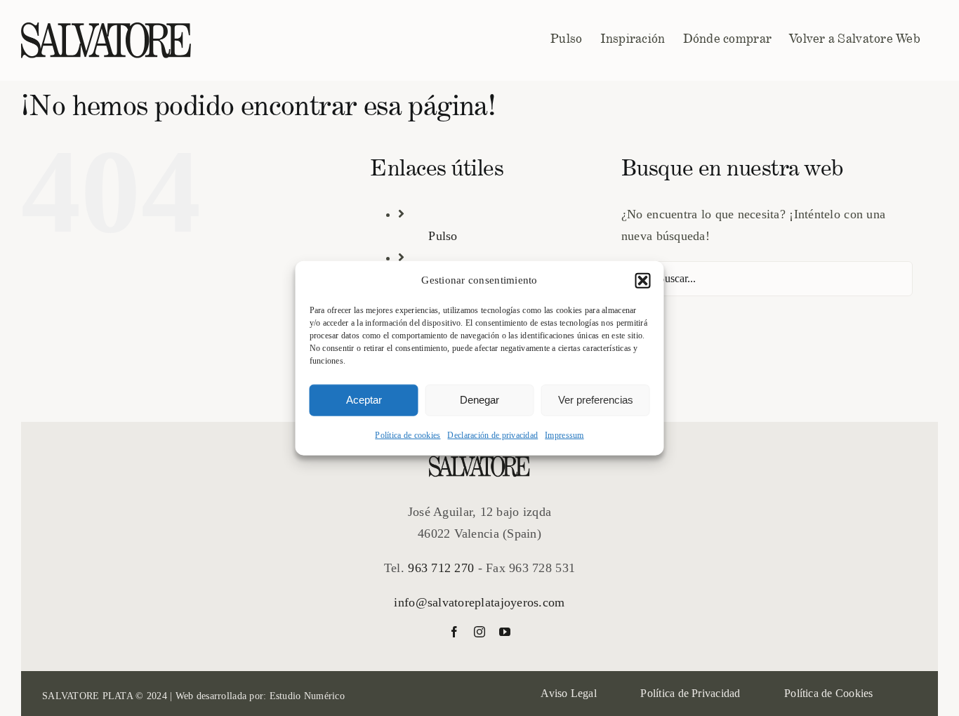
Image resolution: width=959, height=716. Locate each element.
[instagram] (479, 631)
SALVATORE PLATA (87, 696)
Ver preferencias (595, 400)
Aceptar (364, 400)
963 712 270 (441, 568)
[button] (643, 281)
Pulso (442, 236)
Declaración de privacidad (492, 434)
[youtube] (504, 631)
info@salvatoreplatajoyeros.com (479, 602)
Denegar (479, 400)
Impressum (564, 434)
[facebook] (454, 631)
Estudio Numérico (307, 696)
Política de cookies (407, 434)
